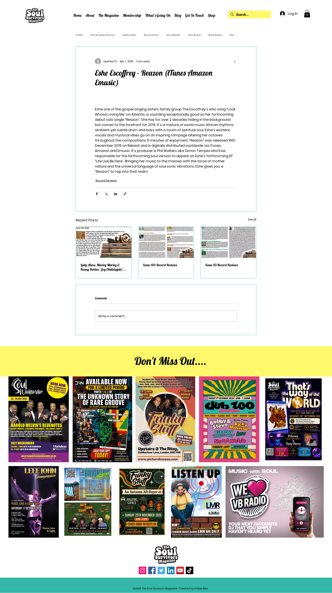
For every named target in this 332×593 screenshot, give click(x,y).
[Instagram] (142, 570)
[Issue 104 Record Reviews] (166, 242)
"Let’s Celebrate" (173, 35)
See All (252, 219)
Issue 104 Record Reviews (160, 265)
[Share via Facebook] (97, 194)
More (232, 35)
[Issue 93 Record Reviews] (228, 242)
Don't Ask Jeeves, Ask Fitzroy (102, 35)
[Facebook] (152, 570)
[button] (90, 15)
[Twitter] (161, 570)
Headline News (129, 35)
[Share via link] (125, 194)
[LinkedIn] (170, 570)
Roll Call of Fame (151, 35)
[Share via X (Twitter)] (106, 194)
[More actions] (234, 61)
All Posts (79, 35)
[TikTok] (189, 570)
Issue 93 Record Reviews (221, 265)
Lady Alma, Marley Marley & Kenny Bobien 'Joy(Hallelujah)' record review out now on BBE (102, 267)
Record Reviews (215, 35)
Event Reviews (194, 35)
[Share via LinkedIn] (115, 194)
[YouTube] (180, 570)
